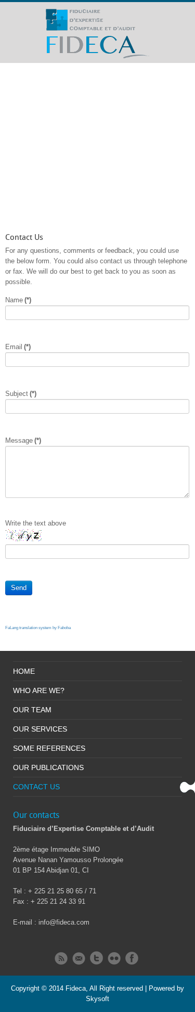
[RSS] (61, 958)
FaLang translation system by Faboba (38, 627)
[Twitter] (96, 958)
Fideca (76, 988)
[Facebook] (131, 958)
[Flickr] (114, 958)
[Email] (78, 958)
